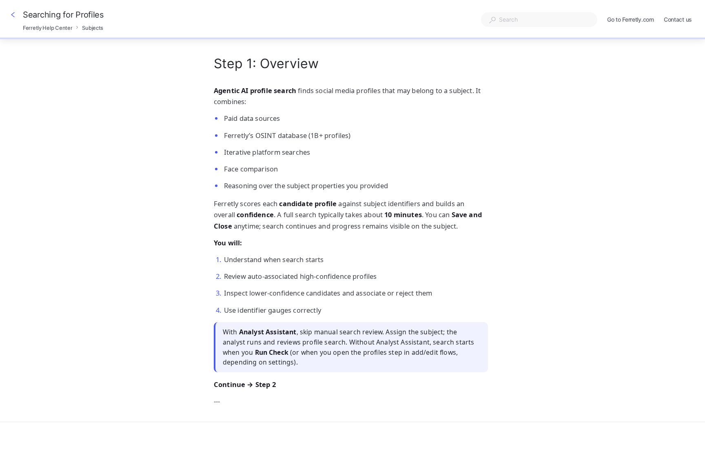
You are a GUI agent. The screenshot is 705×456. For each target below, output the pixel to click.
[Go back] (13, 15)
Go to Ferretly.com (630, 20)
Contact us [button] (678, 19)
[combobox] (539, 19)
